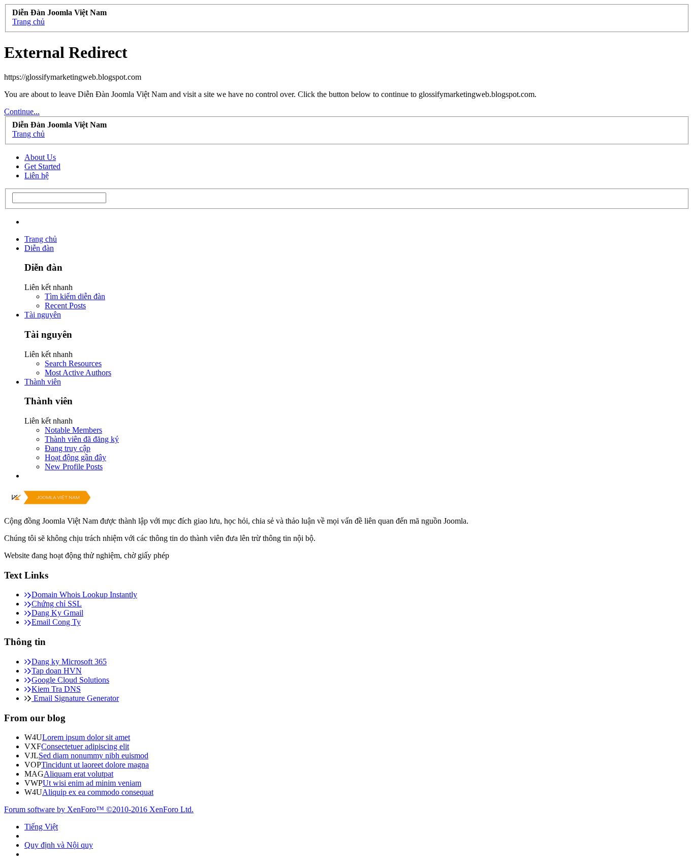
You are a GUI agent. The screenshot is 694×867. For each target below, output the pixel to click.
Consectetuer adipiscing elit (85, 746)
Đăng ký (669, 217)
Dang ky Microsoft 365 (69, 661)
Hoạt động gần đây (75, 457)
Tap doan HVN (56, 670)
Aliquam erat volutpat (78, 773)
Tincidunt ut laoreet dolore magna (95, 764)
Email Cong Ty (56, 622)
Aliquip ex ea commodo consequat (97, 792)
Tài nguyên (42, 314)
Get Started (42, 166)
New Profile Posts (74, 466)
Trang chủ (40, 239)
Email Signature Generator (75, 698)
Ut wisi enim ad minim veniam (92, 783)
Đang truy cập (67, 448)
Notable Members (73, 430)
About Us (40, 157)
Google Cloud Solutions (70, 680)
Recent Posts (65, 305)
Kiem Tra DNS (56, 689)
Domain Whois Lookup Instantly (84, 594)
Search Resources (73, 363)
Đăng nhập (625, 217)
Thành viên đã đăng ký (82, 439)
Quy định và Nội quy (58, 845)
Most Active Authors (78, 372)
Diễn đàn (39, 248)
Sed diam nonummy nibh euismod (93, 755)
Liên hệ (36, 175)
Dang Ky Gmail (57, 612)
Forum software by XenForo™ (99, 809)
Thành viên (42, 381)
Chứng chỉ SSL (56, 603)
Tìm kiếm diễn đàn (75, 296)
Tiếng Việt (41, 826)
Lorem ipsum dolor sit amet (86, 737)
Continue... (22, 111)
